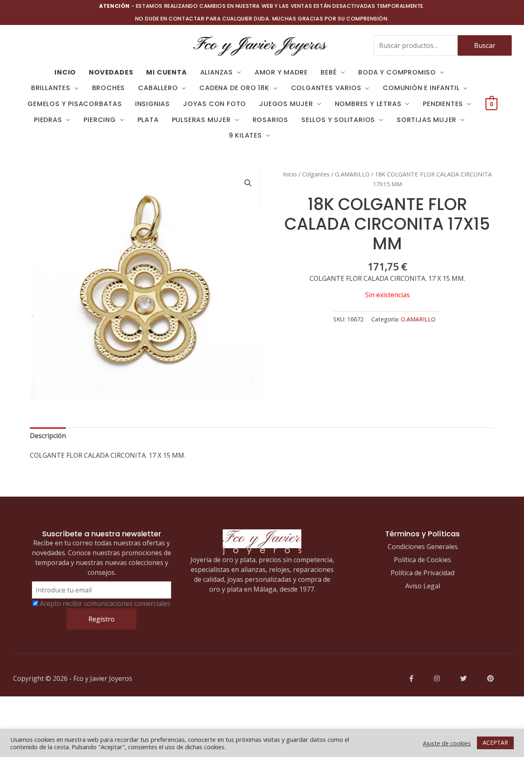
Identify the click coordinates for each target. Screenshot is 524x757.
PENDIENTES (443, 103)
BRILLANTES (50, 88)
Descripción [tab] (48, 435)
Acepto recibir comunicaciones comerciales (105, 603)
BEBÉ (329, 72)
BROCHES (108, 88)
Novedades (111, 72)
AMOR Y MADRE (281, 72)
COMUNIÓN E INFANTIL (421, 88)
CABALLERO (158, 88)
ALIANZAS (216, 72)
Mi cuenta (166, 72)
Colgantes (316, 174)
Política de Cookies (422, 559)
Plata (148, 119)
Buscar (484, 45)
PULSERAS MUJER (201, 119)
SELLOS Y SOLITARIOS (338, 119)
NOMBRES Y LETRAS (368, 103)
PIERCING (99, 119)
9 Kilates (245, 135)
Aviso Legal (422, 585)
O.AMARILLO (352, 174)
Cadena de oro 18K (234, 88)
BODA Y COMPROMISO (397, 72)
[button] (248, 183)
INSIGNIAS (152, 103)
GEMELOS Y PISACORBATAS (74, 103)
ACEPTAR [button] (495, 742)
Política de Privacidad (422, 572)
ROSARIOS (270, 119)
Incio (65, 72)
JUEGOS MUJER (286, 103)
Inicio (290, 174)
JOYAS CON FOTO (214, 103)
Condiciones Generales (423, 546)
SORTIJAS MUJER (426, 119)
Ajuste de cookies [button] (447, 743)
